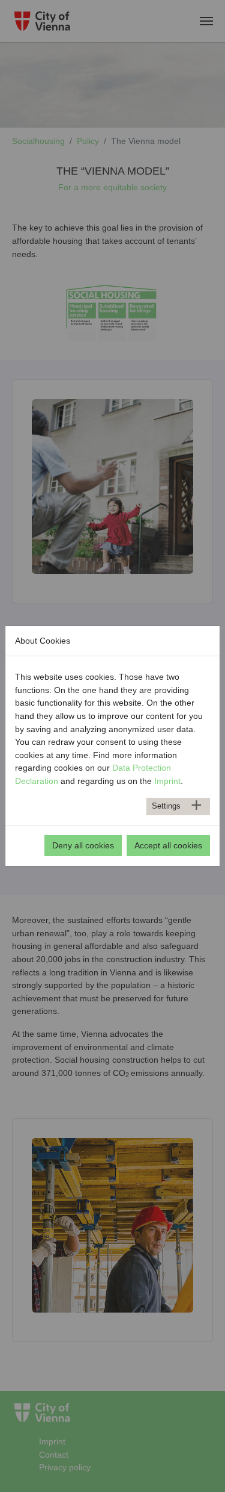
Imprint (167, 781)
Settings (166, 806)
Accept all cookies (168, 845)
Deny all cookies (83, 845)
